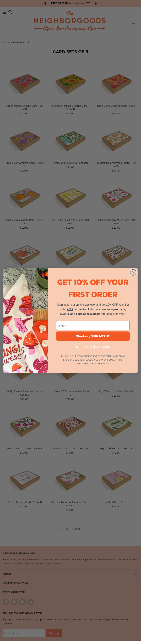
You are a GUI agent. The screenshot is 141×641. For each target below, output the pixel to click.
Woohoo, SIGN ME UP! (93, 336)
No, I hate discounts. (93, 347)
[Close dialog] (133, 272)
